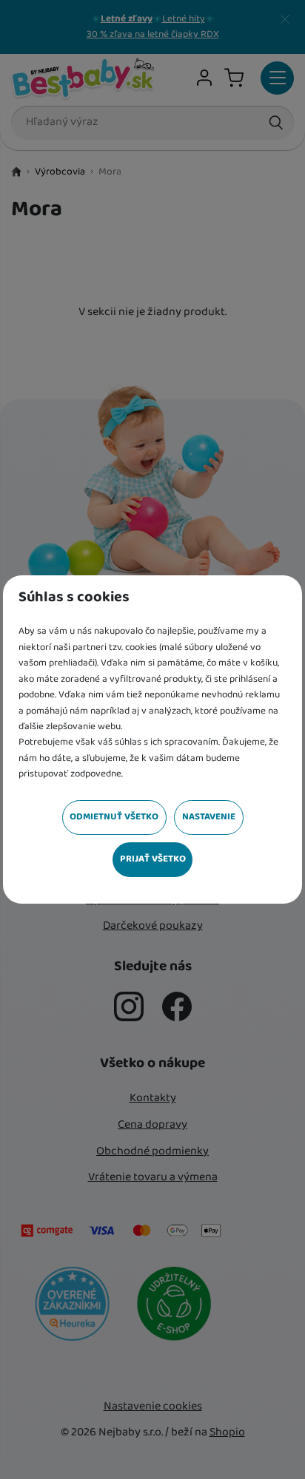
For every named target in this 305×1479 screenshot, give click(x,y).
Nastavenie (208, 817)
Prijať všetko (153, 859)
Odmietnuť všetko (114, 817)
